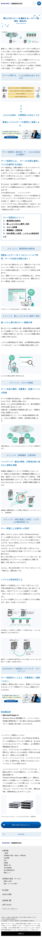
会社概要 (6, 858)
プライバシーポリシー (10, 909)
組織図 (6, 863)
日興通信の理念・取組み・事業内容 (15, 855)
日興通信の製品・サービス (11, 879)
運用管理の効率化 (14, 221)
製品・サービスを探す (10, 883)
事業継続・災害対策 (14, 230)
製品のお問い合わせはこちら (21, 825)
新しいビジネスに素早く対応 (18, 224)
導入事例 (5, 890)
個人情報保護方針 (9, 870)
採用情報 (5, 900)
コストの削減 (12, 227)
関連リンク (7, 872)
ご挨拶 (6, 853)
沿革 (5, 860)
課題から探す (8, 881)
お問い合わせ (7, 905)
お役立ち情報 (7, 894)
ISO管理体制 (8, 868)
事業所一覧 (7, 865)
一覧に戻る (21, 834)
